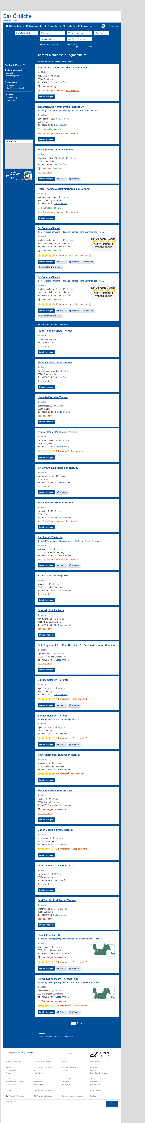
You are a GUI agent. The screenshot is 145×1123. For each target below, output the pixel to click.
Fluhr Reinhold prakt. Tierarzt (55, 330)
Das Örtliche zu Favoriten (42, 1062)
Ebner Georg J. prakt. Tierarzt (55, 829)
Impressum (93, 1070)
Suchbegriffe (94, 1096)
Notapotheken (54, 26)
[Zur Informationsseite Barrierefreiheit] (103, 26)
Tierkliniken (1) (12, 100)
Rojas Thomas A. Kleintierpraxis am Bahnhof (64, 189)
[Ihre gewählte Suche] (26, 33)
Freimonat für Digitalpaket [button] (50, 267)
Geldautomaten (36, 26)
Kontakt (64, 1062)
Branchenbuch (94, 1082)
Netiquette (93, 1067)
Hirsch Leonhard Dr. (49, 935)
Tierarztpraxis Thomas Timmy (55, 502)
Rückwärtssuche (16, 26)
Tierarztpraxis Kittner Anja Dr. (55, 790)
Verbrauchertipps (95, 1090)
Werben (8, 1067)
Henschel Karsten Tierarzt (53, 397)
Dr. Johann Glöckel (49, 228)
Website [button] (75, 179)
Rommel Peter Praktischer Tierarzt (58, 432)
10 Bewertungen (64, 255)
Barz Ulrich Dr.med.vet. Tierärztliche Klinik (63, 67)
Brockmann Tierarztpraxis (53, 575)
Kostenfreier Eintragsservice (79, 26)
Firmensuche (66, 1084)
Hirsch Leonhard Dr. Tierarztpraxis (58, 978)
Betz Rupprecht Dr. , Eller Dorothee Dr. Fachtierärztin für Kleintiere (77, 645)
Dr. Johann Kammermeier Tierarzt (58, 467)
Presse (8, 1073)
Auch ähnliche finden (50, 44)
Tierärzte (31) (11, 98)
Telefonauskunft (39, 1084)
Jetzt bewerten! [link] (73, 91)
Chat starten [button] (88, 262)
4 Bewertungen (63, 699)
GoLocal (8, 1090)
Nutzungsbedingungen (69, 1067)
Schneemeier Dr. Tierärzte (53, 680)
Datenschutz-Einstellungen (99, 1073)
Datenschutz (66, 1070)
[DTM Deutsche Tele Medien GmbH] (76, 1055)
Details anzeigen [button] (46, 97)
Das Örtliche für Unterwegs (43, 1067)
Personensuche (95, 1084)
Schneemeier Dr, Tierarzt (52, 715)
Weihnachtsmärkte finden (14, 1082)
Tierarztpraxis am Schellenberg (56, 149)
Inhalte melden (95, 1062)
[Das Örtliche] (17, 17)
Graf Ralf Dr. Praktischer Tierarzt (57, 900)
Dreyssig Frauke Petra (51, 610)
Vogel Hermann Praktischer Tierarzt (59, 754)
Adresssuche (10, 1084)
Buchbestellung (11, 1070)
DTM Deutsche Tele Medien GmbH (45, 1090)
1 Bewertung (62, 451)
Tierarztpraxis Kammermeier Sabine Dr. (61, 106)
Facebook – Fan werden (16, 1096)
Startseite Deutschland (13, 1062)
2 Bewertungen (63, 849)
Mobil (35, 1070)
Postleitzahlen (66, 1079)
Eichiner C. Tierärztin (50, 537)
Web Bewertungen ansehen (51, 91)
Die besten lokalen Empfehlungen (73, 1096)
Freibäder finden (11, 1079)
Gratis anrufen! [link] (59, 82)
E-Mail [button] (62, 179)
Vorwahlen (65, 1082)
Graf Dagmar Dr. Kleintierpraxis (56, 865)
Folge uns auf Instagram (45, 1096)
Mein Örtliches (39, 1073)
